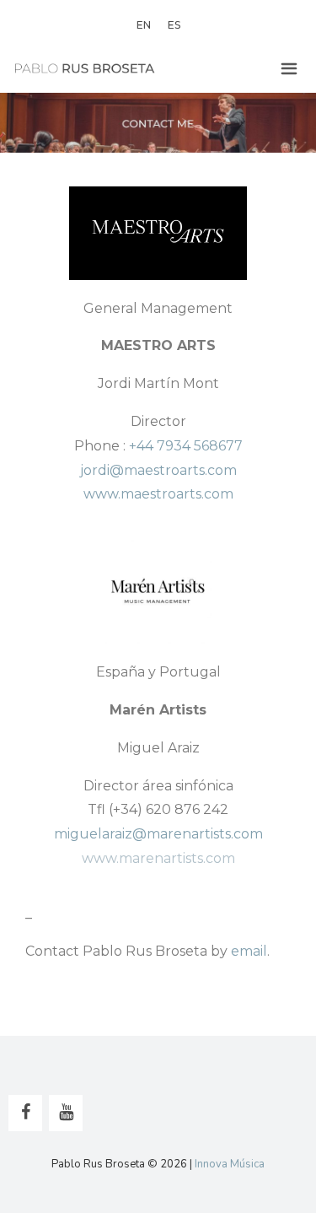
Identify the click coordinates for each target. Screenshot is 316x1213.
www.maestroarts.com (158, 494)
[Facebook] (25, 1113)
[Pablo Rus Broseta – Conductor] (84, 69)
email (249, 951)
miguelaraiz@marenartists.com (158, 834)
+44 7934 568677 (186, 446)
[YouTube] (66, 1113)
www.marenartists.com (158, 858)
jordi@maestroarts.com (158, 470)
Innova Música (230, 1164)
